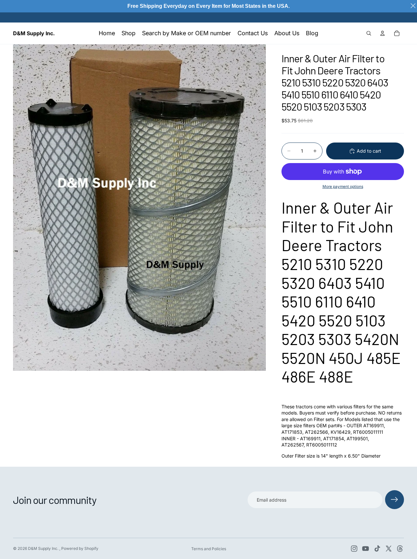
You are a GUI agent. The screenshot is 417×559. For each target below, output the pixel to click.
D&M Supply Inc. (43, 548)
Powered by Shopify (79, 548)
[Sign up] (394, 499)
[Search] (369, 33)
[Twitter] (389, 548)
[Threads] (400, 548)
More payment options (343, 186)
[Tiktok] (377, 548)
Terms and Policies (208, 548)
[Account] (382, 33)
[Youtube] (365, 548)
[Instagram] (354, 548)
